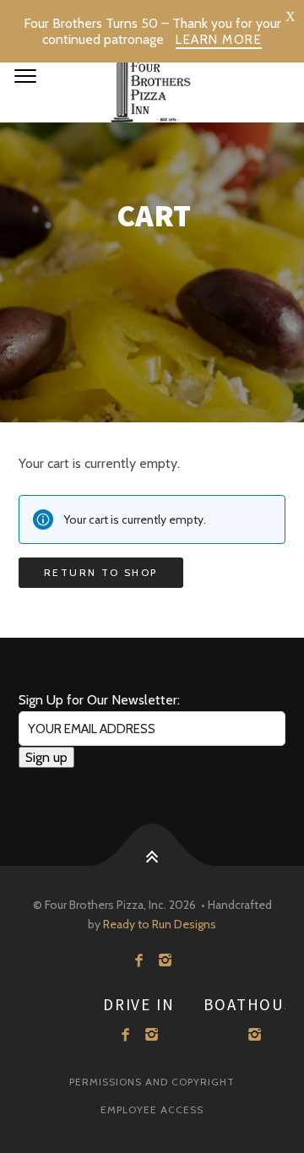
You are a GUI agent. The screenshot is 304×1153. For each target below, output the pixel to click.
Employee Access (152, 1109)
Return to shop (101, 572)
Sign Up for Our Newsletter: (99, 700)
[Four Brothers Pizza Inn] (152, 84)
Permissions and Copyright (152, 1081)
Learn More (219, 39)
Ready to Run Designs (159, 924)
